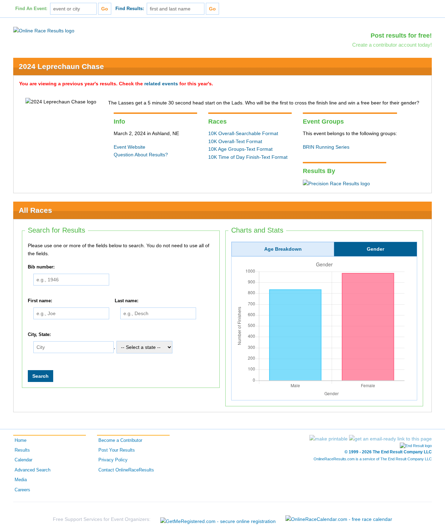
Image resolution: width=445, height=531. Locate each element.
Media (21, 479)
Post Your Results (116, 450)
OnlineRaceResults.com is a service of (373, 459)
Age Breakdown (283, 249)
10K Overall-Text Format (235, 141)
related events (161, 83)
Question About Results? (141, 154)
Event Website (129, 147)
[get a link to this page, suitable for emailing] (390, 439)
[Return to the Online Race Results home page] (43, 30)
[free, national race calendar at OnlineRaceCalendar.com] (338, 519)
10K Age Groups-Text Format (240, 149)
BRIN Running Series (326, 147)
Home (20, 440)
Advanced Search (32, 470)
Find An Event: (31, 8)
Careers (22, 489)
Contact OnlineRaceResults (126, 470)
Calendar (23, 460)
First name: (40, 300)
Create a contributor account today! (392, 45)
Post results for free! (401, 35)
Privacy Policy (113, 460)
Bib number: (41, 267)
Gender (375, 249)
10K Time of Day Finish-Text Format (248, 157)
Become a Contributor (120, 440)
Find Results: (129, 8)
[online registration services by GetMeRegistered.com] (218, 519)
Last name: (126, 300)
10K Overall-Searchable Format (243, 133)
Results (22, 450)
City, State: (39, 334)
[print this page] (328, 439)
